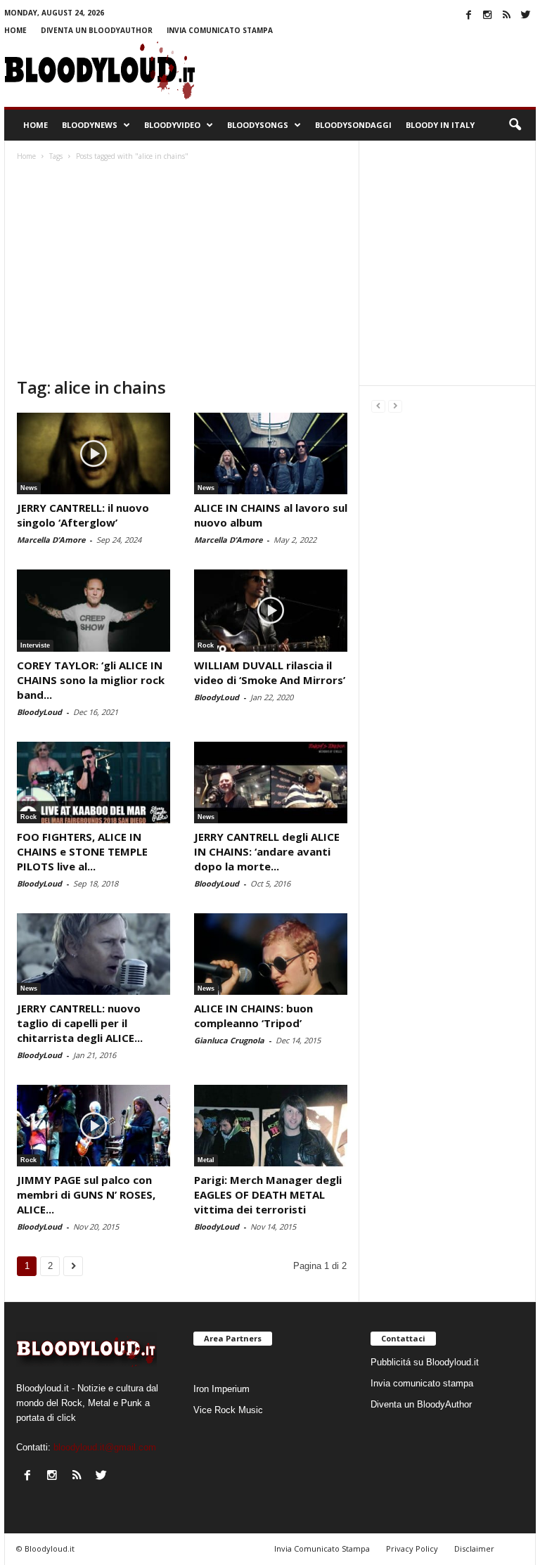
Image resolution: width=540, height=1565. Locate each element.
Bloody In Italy (440, 125)
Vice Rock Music (228, 1410)
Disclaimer (474, 1548)
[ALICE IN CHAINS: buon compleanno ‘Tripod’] (270, 954)
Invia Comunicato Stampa (322, 1548)
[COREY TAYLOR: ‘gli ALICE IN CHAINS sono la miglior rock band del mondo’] (93, 610)
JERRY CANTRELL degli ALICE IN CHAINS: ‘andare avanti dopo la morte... (267, 851)
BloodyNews (89, 125)
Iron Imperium (221, 1389)
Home (15, 30)
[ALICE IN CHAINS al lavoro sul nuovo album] (270, 453)
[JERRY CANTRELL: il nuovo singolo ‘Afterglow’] (93, 453)
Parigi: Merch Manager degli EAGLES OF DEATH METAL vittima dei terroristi (268, 1194)
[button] (514, 125)
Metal (206, 1160)
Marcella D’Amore (51, 539)
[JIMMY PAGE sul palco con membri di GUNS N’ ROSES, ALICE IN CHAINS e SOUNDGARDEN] (93, 1125)
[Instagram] (487, 14)
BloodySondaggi (353, 125)
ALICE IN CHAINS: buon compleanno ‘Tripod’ (253, 1015)
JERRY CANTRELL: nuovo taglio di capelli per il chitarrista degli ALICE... (80, 1023)
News (28, 487)
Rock (206, 645)
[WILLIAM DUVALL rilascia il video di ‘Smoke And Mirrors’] (270, 610)
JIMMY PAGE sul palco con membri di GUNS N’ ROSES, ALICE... (86, 1194)
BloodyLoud (39, 712)
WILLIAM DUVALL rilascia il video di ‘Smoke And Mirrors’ (269, 672)
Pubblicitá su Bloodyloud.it (425, 1362)
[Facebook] (468, 14)
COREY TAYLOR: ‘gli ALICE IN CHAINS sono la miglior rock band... (91, 680)
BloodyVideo (172, 125)
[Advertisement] (182, 270)
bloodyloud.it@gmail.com (104, 1447)
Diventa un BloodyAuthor (97, 30)
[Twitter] (525, 14)
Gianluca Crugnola (229, 1040)
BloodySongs (257, 125)
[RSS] (506, 14)
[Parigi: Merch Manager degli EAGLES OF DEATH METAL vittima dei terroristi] (270, 1125)
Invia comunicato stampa (220, 30)
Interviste (35, 645)
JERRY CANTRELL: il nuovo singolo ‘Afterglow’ (83, 515)
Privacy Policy (412, 1548)
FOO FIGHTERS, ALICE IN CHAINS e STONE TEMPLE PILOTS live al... (82, 851)
